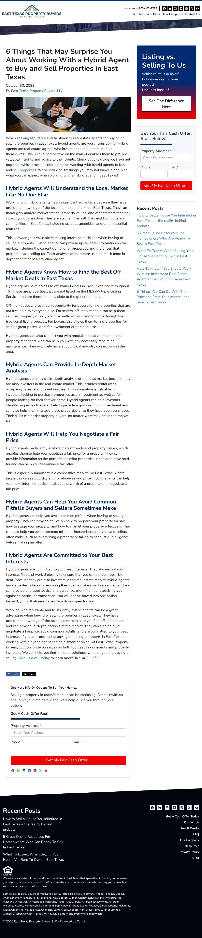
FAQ (196, 834)
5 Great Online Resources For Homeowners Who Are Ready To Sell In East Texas (163, 238)
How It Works (189, 828)
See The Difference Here (166, 104)
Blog (195, 858)
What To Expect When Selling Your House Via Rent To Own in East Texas (165, 256)
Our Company (172, 14)
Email (76, 742)
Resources (192, 846)
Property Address (26, 725)
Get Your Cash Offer (146, 14)
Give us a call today (34, 658)
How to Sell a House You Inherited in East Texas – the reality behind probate (166, 220)
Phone (16, 742)
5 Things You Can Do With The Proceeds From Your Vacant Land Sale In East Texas (163, 297)
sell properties (24, 170)
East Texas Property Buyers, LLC (37, 90)
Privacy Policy (189, 852)
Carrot (81, 921)
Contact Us (192, 14)
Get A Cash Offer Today (182, 816)
